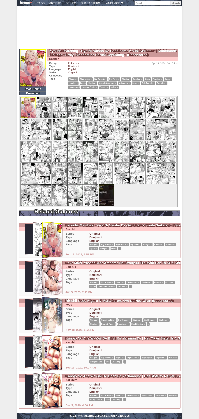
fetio (68, 304)
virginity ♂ (104, 87)
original (72, 72)
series (71, 3)
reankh (54, 58)
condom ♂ (137, 79)
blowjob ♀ (126, 79)
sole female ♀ (148, 83)
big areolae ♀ (86, 79)
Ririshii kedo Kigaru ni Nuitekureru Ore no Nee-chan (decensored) (119, 301)
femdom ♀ (157, 79)
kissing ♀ (92, 83)
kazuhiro (71, 342)
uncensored (74, 87)
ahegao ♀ (73, 79)
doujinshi (73, 66)
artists (55, 3)
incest (83, 83)
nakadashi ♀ (124, 83)
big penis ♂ (114, 79)
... (119, 249)
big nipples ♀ (148, 358)
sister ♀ (135, 83)
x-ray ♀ (114, 87)
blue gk (70, 266)
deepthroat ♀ (123, 324)
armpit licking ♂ (108, 320)
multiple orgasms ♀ (107, 83)
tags (41, 3)
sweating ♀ (162, 83)
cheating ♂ (117, 362)
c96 (108, 362)
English (72, 69)
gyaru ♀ (168, 79)
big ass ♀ (120, 282)
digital (147, 79)
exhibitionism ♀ (138, 324)
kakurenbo (74, 63)
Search (176, 3)
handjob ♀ (73, 83)
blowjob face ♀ (108, 324)
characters (90, 3)
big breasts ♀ (100, 79)
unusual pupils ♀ (89, 87)
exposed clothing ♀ (106, 286)
